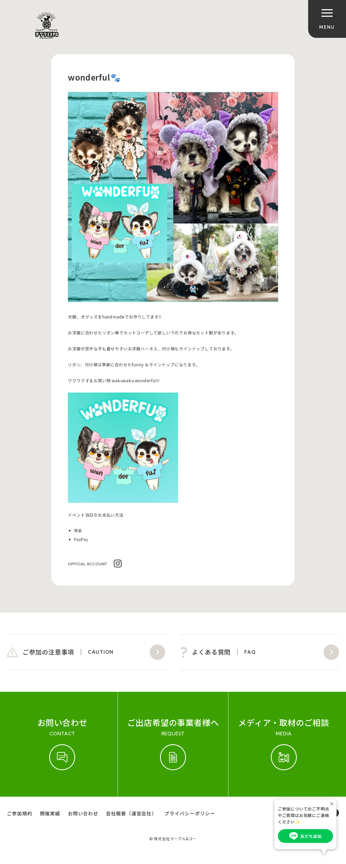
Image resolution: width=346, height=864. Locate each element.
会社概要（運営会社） (131, 813)
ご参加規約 (19, 813)
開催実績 (50, 813)
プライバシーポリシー (189, 813)
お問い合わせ (83, 813)
